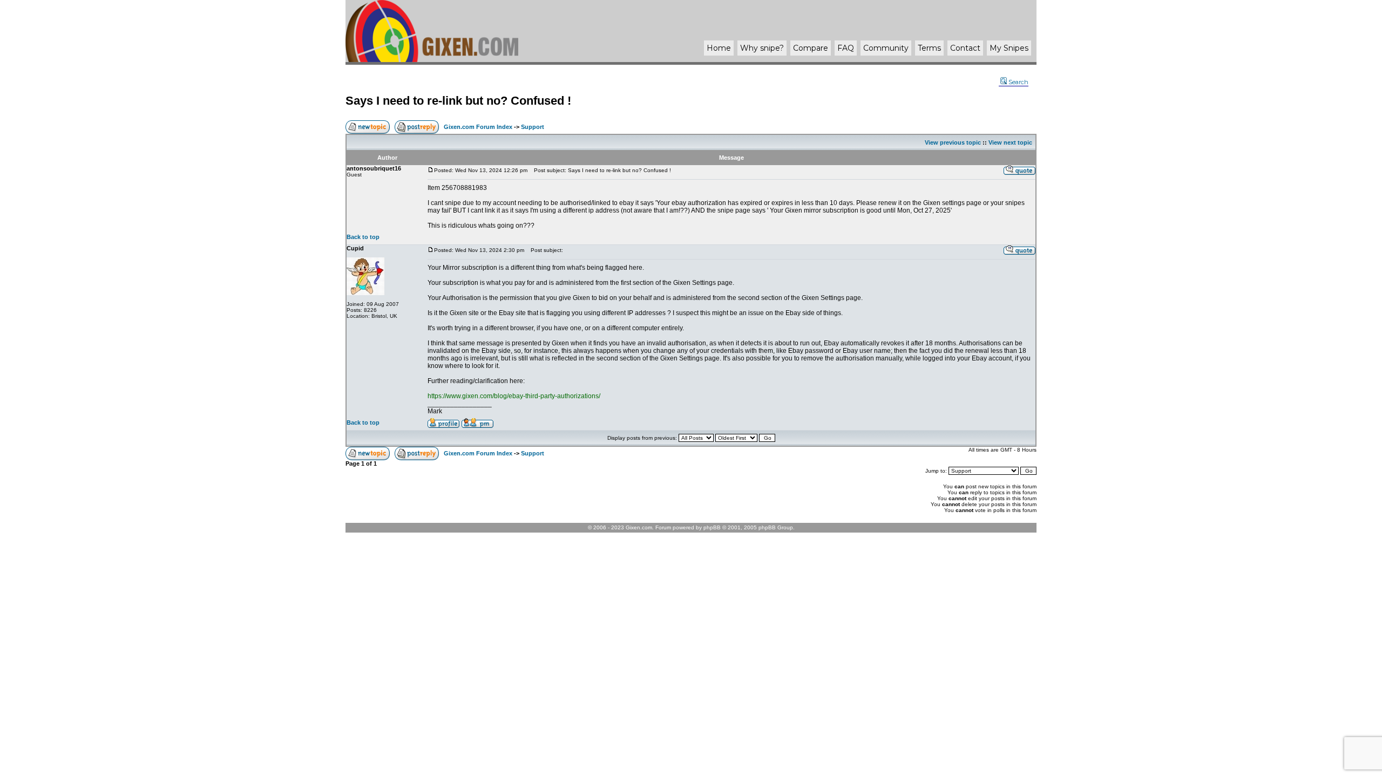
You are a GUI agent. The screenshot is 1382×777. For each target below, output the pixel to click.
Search (1018, 82)
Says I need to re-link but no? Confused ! (458, 100)
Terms (929, 48)
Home (719, 48)
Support (532, 127)
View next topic (1010, 142)
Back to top (363, 237)
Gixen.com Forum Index (478, 127)
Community (886, 48)
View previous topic (953, 142)
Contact (965, 48)
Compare (810, 48)
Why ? (762, 48)
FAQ (845, 48)
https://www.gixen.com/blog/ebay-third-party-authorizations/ (514, 396)
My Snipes (1009, 48)
